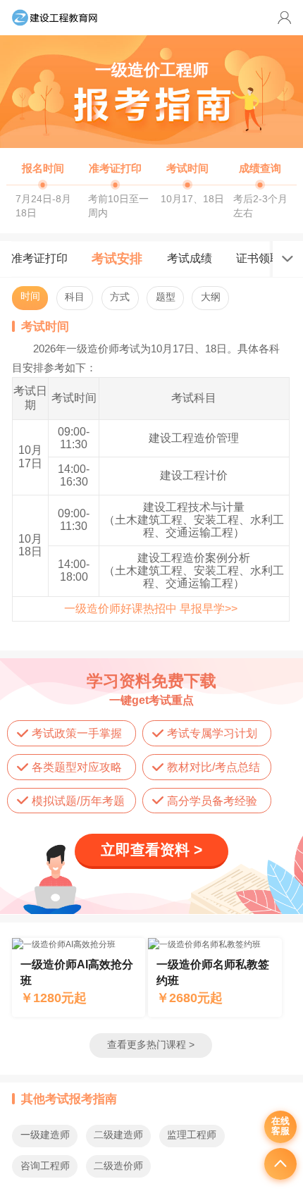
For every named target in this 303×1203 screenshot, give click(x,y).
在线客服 (280, 1126)
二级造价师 (118, 1166)
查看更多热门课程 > (150, 1044)
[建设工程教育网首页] (55, 17)
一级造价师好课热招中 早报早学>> (150, 609)
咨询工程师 (45, 1166)
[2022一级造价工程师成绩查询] (260, 188)
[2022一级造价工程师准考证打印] (115, 188)
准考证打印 (39, 258)
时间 (30, 296)
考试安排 (117, 258)
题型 (165, 297)
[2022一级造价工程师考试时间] (188, 188)
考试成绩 (189, 258)
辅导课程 (78, 977)
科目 (75, 297)
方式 (120, 297)
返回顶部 (280, 1164)
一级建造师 (45, 1135)
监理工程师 (191, 1135)
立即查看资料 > (151, 849)
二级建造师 (118, 1135)
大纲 (211, 297)
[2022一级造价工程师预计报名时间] (42, 188)
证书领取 (258, 258)
